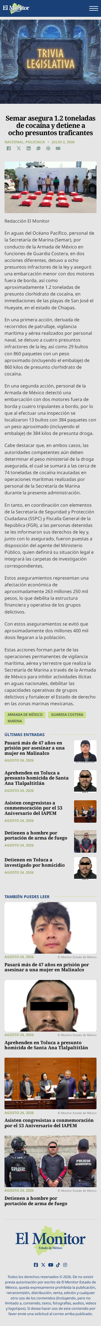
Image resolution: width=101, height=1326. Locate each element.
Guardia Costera (67, 714)
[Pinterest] (48, 148)
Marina (15, 721)
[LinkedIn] (28, 148)
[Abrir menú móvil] (93, 8)
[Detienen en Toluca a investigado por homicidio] (85, 868)
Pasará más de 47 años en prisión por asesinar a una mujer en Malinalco (34, 748)
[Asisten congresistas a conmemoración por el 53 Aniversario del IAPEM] (85, 811)
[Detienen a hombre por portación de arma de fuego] (85, 841)
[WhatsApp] (38, 148)
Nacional (14, 142)
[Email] (58, 148)
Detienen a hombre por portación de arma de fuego (35, 835)
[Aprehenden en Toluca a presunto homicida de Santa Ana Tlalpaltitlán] (85, 781)
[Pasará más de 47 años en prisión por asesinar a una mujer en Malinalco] (85, 751)
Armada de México (25, 714)
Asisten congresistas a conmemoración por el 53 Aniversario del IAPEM (33, 808)
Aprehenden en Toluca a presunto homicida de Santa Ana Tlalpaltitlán (36, 778)
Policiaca (35, 142)
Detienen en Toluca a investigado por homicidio (34, 862)
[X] (19, 148)
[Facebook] (8, 148)
